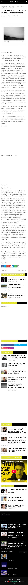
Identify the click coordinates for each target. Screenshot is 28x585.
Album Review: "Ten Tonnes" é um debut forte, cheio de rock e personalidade (17, 357)
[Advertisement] (14, 407)
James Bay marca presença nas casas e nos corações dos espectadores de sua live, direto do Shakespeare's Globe (17, 430)
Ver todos (22, 552)
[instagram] (7, 348)
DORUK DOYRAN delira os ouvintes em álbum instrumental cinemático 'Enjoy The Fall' (16, 386)
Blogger (14, 583)
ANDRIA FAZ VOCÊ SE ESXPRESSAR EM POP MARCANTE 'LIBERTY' (17, 378)
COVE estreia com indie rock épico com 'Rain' (16, 364)
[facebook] (7, 345)
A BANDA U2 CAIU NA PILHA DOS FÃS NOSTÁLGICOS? (16, 571)
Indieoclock (14, 2)
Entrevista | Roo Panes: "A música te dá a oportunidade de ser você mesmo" (17, 371)
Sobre (13, 579)
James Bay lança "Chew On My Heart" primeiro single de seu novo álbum (17, 450)
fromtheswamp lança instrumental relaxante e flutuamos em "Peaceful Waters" (16, 287)
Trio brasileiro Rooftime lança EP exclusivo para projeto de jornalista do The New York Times (17, 535)
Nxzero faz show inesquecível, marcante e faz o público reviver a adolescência (17, 564)
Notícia (9, 6)
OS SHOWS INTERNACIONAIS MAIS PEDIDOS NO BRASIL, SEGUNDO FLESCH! (17, 557)
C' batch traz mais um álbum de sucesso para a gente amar (17, 278)
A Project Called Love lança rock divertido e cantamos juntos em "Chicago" (16, 295)
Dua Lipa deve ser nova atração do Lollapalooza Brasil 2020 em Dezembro (16, 499)
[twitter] (20, 345)
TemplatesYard (14, 581)
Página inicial (4, 6)
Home (9, 579)
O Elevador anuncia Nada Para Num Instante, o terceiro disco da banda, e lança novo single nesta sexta (17, 544)
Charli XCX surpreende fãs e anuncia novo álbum (16, 506)
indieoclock (5, 15)
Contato (18, 579)
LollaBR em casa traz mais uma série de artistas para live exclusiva (17, 491)
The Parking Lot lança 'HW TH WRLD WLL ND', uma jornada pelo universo (17, 526)
